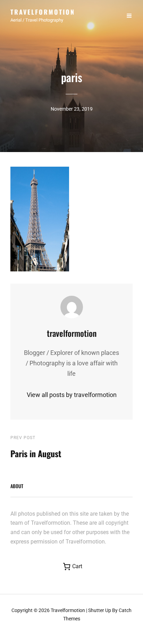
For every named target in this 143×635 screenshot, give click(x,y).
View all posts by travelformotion (72, 394)
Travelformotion (42, 11)
